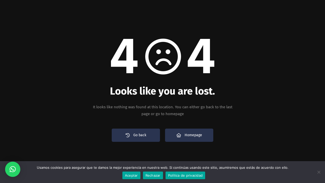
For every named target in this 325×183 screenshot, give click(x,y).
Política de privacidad (185, 175)
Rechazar (152, 175)
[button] (12, 169)
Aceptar (131, 175)
